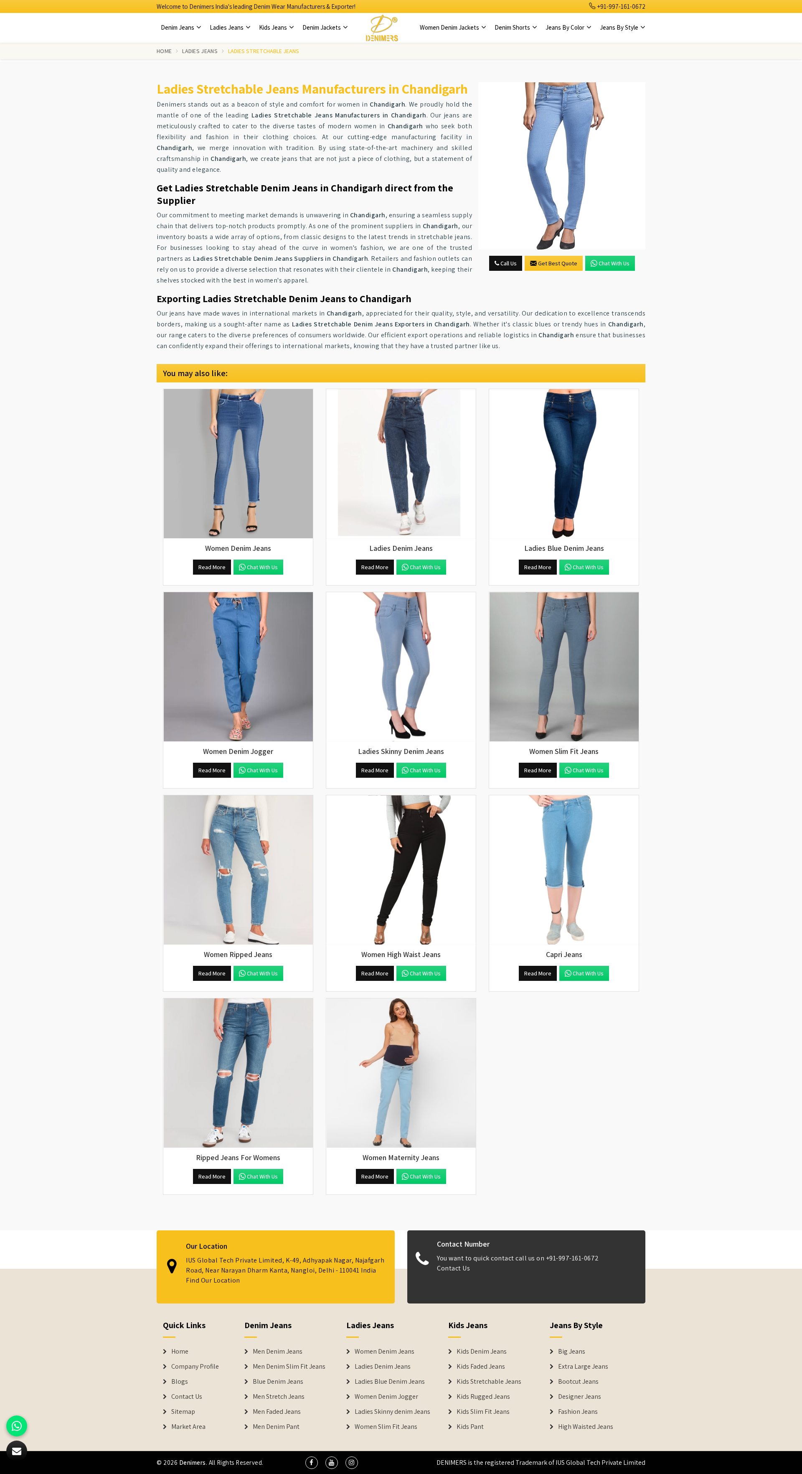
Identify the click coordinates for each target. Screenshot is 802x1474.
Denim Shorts (513, 27)
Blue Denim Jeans (278, 1381)
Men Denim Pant (276, 1426)
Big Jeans (571, 1351)
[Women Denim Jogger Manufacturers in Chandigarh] (238, 667)
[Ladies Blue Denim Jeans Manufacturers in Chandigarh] (564, 464)
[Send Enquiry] (561, 165)
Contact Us (453, 1268)
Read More (212, 567)
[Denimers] (382, 28)
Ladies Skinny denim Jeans (392, 1411)
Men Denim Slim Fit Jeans (289, 1366)
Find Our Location (213, 1280)
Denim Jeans (178, 27)
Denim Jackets (322, 27)
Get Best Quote (557, 263)
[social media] (311, 1462)
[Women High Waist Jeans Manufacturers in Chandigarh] (401, 870)
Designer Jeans (579, 1396)
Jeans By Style (620, 27)
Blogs (179, 1381)
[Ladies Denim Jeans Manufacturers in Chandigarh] (401, 464)
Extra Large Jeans (583, 1366)
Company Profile (195, 1366)
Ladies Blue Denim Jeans (390, 1381)
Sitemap (183, 1411)
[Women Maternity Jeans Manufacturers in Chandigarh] (401, 1073)
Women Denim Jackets (450, 27)
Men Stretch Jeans (279, 1396)
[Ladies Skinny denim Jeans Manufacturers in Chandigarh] (401, 667)
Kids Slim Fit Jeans (483, 1411)
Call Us (508, 263)
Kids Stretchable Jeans (489, 1381)
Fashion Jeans (578, 1411)
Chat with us (614, 263)
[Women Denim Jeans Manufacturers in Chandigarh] (238, 464)
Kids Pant (470, 1426)
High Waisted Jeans (585, 1426)
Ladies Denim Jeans (383, 1366)
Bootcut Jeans (578, 1381)
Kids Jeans (273, 27)
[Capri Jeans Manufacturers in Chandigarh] (564, 870)
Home (164, 51)
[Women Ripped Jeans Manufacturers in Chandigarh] (238, 870)
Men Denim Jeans (277, 1351)
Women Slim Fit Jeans (386, 1426)
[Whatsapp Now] (16, 1425)
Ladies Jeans (227, 27)
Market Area (188, 1426)
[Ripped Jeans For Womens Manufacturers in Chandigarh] (238, 1073)
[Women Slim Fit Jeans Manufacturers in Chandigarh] (564, 667)
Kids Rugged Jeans (483, 1396)
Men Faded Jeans (277, 1411)
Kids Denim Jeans (482, 1351)
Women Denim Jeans (384, 1351)
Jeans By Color (566, 27)
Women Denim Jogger (386, 1396)
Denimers (192, 1462)
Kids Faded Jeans (481, 1366)
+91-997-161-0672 (620, 6)
